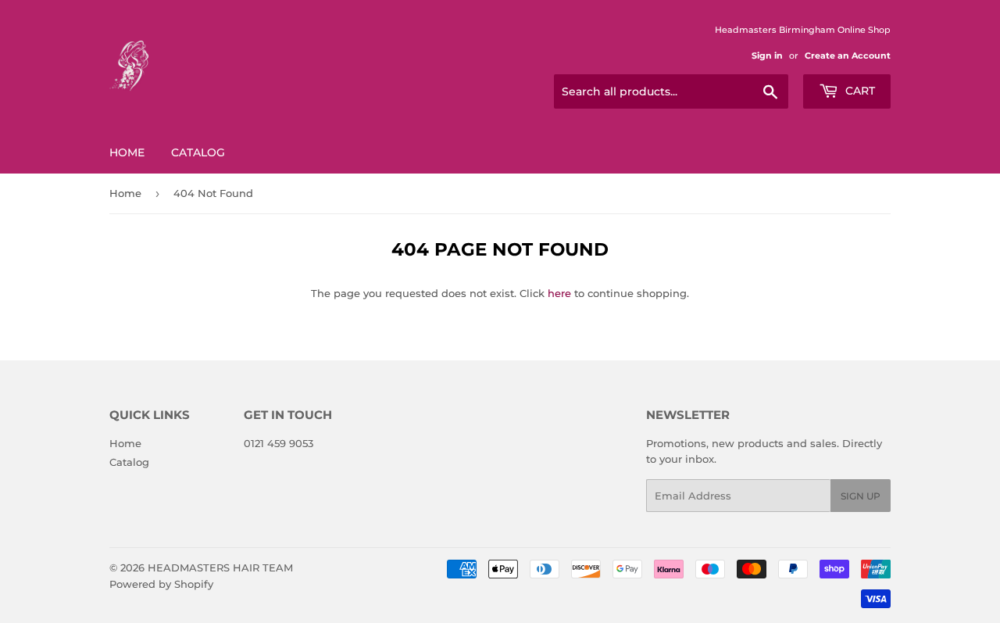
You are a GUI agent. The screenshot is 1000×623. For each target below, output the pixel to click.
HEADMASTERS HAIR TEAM (220, 567)
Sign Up (860, 496)
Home (127, 152)
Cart (858, 91)
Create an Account (848, 55)
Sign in (767, 55)
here (559, 293)
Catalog (198, 152)
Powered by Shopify (161, 584)
